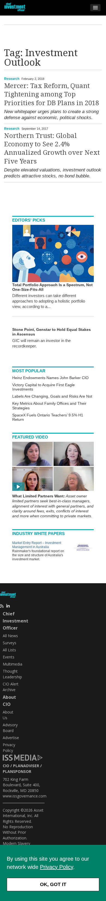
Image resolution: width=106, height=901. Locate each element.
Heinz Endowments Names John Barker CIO (50, 378)
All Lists (9, 649)
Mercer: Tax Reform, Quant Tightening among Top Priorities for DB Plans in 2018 (51, 94)
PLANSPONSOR (17, 771)
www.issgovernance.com (24, 796)
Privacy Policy (56, 867)
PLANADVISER (26, 765)
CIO (6, 765)
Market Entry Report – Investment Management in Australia (36, 545)
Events (8, 657)
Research (11, 79)
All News (10, 635)
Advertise (11, 737)
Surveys (9, 642)
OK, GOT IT (53, 884)
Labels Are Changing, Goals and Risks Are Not (52, 396)
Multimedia (12, 664)
